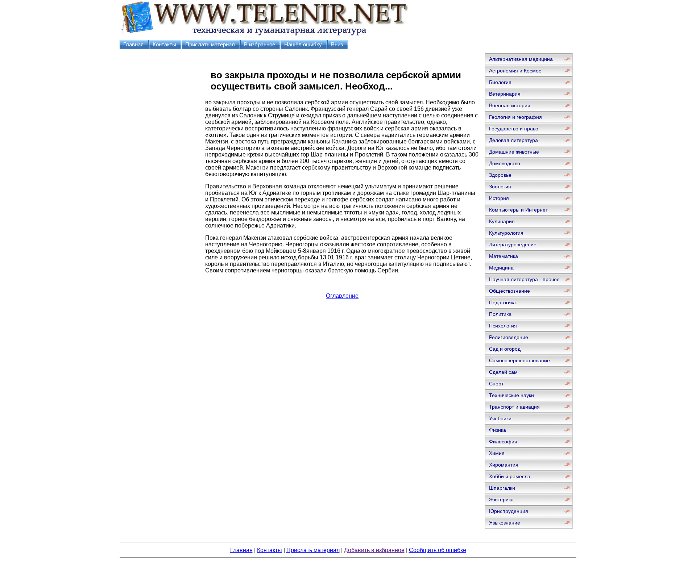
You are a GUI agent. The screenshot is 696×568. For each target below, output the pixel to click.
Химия (497, 453)
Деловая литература (513, 140)
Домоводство (504, 163)
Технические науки (511, 395)
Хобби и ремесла (509, 476)
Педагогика (502, 302)
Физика (497, 430)
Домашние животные (514, 152)
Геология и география (515, 117)
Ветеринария (505, 94)
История (499, 198)
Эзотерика (501, 499)
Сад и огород (505, 349)
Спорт (496, 384)
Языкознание (504, 523)
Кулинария (502, 221)
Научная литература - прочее (524, 279)
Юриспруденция (508, 511)
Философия (503, 441)
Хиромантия (503, 465)
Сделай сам (503, 372)
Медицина (501, 268)
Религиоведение (508, 337)
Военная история (509, 105)
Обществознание (509, 291)
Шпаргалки (502, 488)
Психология (503, 326)
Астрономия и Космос (515, 71)
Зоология (500, 186)
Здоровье (500, 175)
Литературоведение (512, 244)
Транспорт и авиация (514, 407)
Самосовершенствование (519, 360)
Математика (503, 256)
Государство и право (513, 128)
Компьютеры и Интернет (518, 210)
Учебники (500, 418)
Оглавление (342, 296)
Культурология (506, 233)
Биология (500, 82)
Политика (500, 314)
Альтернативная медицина (521, 59)
